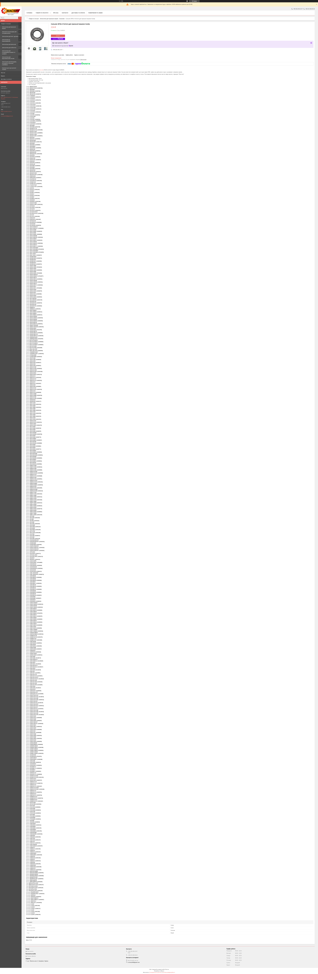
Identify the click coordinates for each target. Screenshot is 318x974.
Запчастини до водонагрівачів (6, 40)
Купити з (55, 39)
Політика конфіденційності (168, 972)
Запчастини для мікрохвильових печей (8, 57)
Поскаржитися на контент (155, 972)
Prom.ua (167, 969)
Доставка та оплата (6, 79)
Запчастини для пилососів (9, 44)
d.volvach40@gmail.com (7, 116)
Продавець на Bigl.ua (159, 971)
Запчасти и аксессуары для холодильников (9, 32)
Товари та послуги (6, 23)
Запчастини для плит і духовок (10, 36)
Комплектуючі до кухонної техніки (9, 68)
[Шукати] (20, 18)
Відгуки (3, 76)
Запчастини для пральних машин (9, 27)
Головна (29, 13)
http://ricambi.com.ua (6, 111)
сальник (41, 70)
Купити (58, 35)
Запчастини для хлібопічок (9, 47)
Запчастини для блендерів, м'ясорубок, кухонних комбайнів (9, 63)
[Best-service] (10, 11)
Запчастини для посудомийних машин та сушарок (8, 52)
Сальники (62, 18)
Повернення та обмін (95, 13)
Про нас (3, 72)
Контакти (65, 13)
